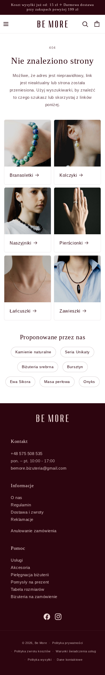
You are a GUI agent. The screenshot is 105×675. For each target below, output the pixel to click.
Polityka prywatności (67, 643)
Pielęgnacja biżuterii (30, 574)
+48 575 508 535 (27, 453)
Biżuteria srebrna (38, 367)
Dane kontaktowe (70, 659)
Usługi (17, 560)
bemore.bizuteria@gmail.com (39, 468)
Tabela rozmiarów (27, 589)
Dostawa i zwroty (27, 512)
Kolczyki (68, 175)
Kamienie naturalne (33, 352)
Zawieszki (70, 311)
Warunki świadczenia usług (76, 651)
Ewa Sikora (20, 381)
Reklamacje (22, 519)
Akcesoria (20, 567)
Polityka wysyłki (39, 659)
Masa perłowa (57, 381)
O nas (16, 497)
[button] (6, 24)
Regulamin (21, 505)
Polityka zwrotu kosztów (32, 651)
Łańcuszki (20, 311)
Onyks (89, 381)
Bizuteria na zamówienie (34, 596)
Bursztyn (75, 367)
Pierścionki (71, 243)
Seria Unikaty (77, 352)
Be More (41, 643)
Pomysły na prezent (30, 582)
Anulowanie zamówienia (34, 530)
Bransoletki (21, 175)
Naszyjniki (21, 243)
